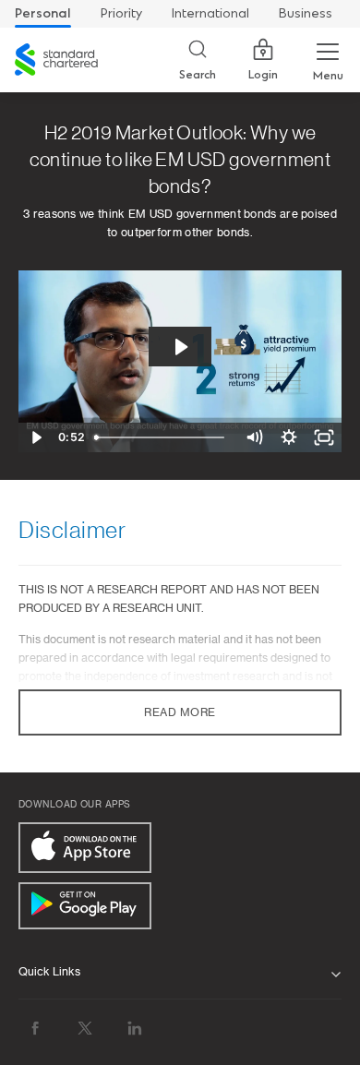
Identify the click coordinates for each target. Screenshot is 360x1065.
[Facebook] (35, 1028)
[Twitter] (85, 1028)
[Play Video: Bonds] (180, 347)
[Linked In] (134, 1028)
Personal (43, 13)
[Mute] (253, 437)
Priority (121, 13)
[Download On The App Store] (84, 847)
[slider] (161, 437)
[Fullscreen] (324, 437)
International (210, 13)
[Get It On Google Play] (84, 905)
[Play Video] (36, 437)
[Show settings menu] (288, 437)
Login (263, 74)
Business (305, 13)
